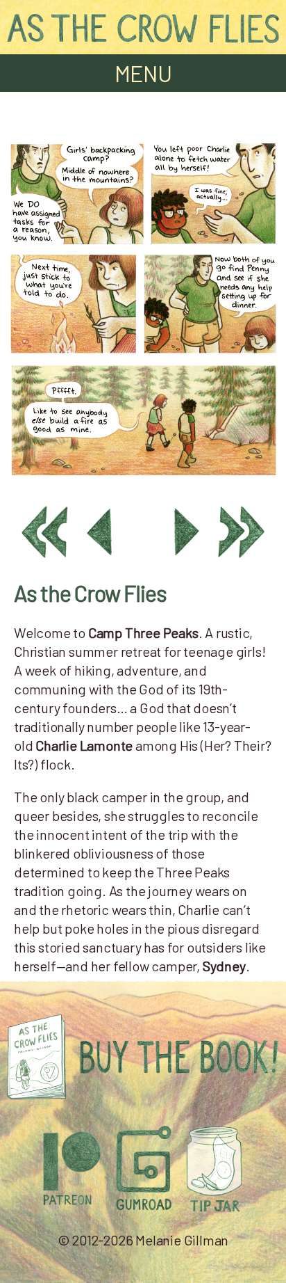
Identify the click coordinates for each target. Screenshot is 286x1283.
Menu (143, 73)
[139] (143, 480)
